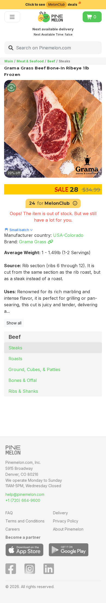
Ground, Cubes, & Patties (34, 369)
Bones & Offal (22, 380)
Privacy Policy (65, 521)
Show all (14, 323)
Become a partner (22, 537)
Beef (51, 61)
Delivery (60, 513)
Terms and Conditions (25, 521)
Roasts (15, 358)
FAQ (9, 513)
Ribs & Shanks (23, 391)
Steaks (15, 347)
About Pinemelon (68, 529)
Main (8, 61)
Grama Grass (33, 241)
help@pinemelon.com (24, 494)
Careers (12, 529)
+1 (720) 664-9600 (22, 500)
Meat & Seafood (30, 61)
